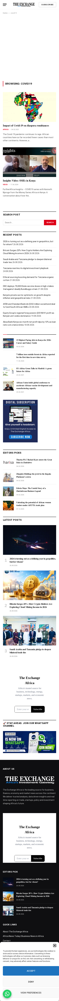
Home (5, 13)
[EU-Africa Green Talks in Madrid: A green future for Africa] (8, 371)
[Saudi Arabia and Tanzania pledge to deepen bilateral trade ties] (29, 630)
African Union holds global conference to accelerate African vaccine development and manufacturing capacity (34, 385)
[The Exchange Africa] (24, 4)
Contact (6, 941)
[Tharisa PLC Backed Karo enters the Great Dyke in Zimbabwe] (8, 463)
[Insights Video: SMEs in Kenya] (29, 162)
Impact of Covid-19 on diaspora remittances (26, 125)
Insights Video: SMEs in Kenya (19, 180)
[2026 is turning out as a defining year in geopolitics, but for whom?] (29, 540)
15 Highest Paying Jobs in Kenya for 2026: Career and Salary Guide (33, 341)
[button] (54, 945)
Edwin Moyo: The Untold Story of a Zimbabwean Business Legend (31, 489)
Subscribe (47, 5)
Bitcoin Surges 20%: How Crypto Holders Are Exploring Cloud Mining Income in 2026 (31, 605)
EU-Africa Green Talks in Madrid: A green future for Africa (34, 370)
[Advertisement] (29, 47)
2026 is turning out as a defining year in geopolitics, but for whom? (33, 560)
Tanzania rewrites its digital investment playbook (25, 268)
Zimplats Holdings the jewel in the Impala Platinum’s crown (33, 475)
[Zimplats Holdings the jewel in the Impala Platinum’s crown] (8, 477)
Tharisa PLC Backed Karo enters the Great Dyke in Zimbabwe (34, 461)
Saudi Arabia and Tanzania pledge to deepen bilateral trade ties (30, 651)
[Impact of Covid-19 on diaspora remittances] (29, 107)
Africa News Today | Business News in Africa (23, 936)
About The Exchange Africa (15, 931)
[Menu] (5, 4)
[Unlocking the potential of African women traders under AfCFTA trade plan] (8, 505)
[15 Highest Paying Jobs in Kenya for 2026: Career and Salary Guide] (8, 343)
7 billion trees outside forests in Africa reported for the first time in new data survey (35, 356)
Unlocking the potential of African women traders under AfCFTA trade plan (33, 504)
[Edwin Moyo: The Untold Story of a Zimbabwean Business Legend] (8, 491)
